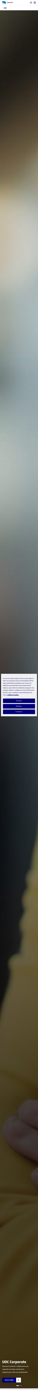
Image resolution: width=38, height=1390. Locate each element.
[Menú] (35, 3)
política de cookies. (13, 695)
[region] (19, 695)
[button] (17, 1385)
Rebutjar (19, 706)
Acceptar (19, 701)
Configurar (19, 712)
